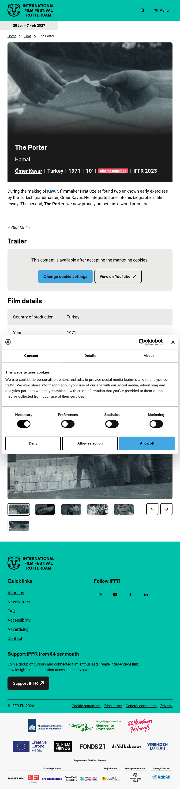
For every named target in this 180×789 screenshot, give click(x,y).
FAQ (11, 611)
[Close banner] (173, 342)
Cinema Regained (113, 171)
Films (27, 36)
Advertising (18, 629)
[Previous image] (152, 509)
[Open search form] (142, 10)
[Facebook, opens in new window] (130, 594)
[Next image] (166, 509)
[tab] (19, 509)
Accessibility (19, 620)
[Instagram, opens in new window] (99, 594)
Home (12, 36)
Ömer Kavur (28, 171)
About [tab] (149, 356)
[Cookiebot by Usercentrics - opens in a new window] (142, 342)
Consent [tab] (31, 356)
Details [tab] (90, 356)
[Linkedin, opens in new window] (146, 594)
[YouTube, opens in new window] (115, 594)
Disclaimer (113, 706)
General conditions (141, 706)
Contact (15, 638)
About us (16, 592)
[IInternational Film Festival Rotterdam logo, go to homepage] (31, 10)
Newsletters (19, 601)
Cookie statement (86, 706)
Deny (33, 443)
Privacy (166, 706)
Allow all (147, 443)
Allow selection (90, 443)
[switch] (68, 424)
